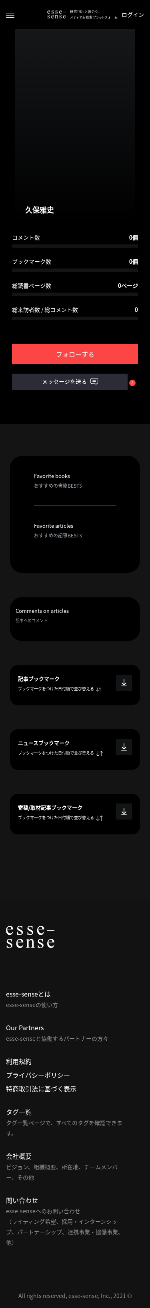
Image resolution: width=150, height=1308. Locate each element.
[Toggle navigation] (10, 15)
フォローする (75, 354)
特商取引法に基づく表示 (41, 1088)
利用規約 (19, 1061)
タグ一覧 (19, 1112)
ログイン (133, 14)
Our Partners (25, 1027)
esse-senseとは (28, 994)
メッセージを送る (65, 381)
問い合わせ (22, 1200)
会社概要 (19, 1156)
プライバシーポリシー (38, 1075)
